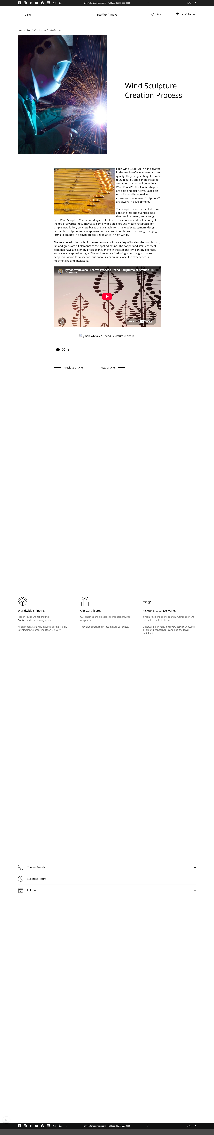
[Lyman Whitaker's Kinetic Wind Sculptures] (107, 335)
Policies (31, 890)
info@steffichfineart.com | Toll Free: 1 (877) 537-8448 (107, 3)
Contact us (24, 620)
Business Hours (36, 878)
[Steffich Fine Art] (107, 14)
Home (20, 30)
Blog (28, 30)
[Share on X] (63, 349)
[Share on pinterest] (69, 349)
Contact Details (36, 867)
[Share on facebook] (58, 349)
